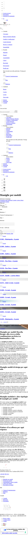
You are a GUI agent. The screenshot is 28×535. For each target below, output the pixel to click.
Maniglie (5, 52)
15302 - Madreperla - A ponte (9, 239)
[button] (3, 18)
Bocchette (5, 63)
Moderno (7, 84)
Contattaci (2, 328)
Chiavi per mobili (7, 483)
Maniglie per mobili (8, 479)
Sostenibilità (6, 47)
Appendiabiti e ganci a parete (10, 482)
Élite (6, 80)
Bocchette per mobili (8, 485)
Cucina (5, 92)
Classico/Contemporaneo (11, 76)
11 (4, 322)
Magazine (5, 101)
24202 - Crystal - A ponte (8, 312)
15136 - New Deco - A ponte (9, 268)
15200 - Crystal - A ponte (8, 290)
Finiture (5, 100)
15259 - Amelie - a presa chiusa (10, 275)
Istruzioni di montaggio (8, 16)
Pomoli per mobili (7, 480)
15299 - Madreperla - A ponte (9, 319)
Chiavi (4, 60)
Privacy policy (6, 518)
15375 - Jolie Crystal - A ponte (9, 283)
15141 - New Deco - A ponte (9, 261)
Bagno (4, 89)
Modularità (4, 206)
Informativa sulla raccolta (9, 533)
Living (4, 94)
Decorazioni (6, 65)
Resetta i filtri (10, 233)
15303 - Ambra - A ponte (8, 254)
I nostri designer (7, 42)
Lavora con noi (7, 13)
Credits (5, 521)
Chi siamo (5, 34)
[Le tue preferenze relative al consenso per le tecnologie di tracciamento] (25, 532)
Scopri (4, 236)
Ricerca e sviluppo (7, 44)
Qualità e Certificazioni (8, 39)
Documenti (6, 14)
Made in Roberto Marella (9, 36)
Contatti (5, 102)
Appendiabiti (6, 57)
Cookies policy (6, 520)
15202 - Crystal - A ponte (8, 304)
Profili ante (5, 68)
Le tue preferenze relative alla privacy (15, 529)
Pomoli (5, 55)
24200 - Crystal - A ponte (8, 297)
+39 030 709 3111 (4, 474)
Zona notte (5, 97)
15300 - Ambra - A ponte (8, 246)
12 (5, 322)
